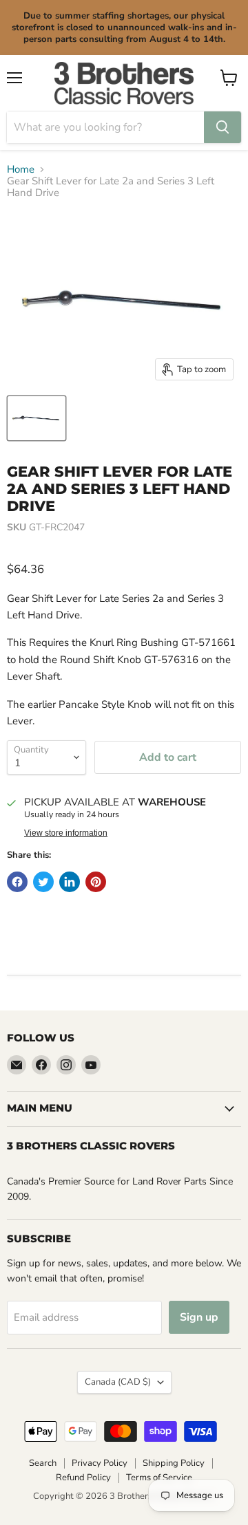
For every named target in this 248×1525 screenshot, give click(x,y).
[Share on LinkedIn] (69, 882)
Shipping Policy (174, 1463)
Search (42, 1463)
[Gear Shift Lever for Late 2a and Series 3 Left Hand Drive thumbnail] (36, 418)
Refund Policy (83, 1477)
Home (20, 169)
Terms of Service (159, 1477)
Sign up (199, 1317)
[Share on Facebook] (17, 882)
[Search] (222, 127)
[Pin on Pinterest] (95, 882)
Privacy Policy (99, 1463)
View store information (65, 833)
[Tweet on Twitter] (43, 882)
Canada (118, 1382)
